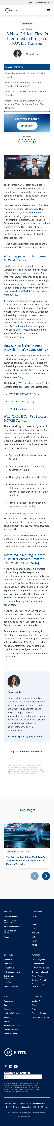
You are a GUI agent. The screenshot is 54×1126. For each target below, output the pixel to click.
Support (35, 1005)
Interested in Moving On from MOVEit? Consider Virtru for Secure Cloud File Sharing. (25, 104)
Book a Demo (27, 125)
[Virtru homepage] (15, 1052)
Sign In (30, 3)
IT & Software (9, 968)
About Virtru (8, 1001)
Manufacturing (9, 982)
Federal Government (12, 972)
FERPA (34, 941)
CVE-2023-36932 (18, 401)
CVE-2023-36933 (18, 408)
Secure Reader (38, 976)
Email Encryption (38, 960)
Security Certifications (12, 1030)
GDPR (34, 924)
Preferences (36, 1103)
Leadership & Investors (13, 1013)
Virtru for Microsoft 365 (12, 927)
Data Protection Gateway (10, 932)
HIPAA (34, 916)
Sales (34, 1009)
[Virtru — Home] (11, 10)
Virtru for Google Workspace (10, 921)
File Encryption (38, 964)
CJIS (34, 929)
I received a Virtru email (43, 3)
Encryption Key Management (38, 985)
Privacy (14, 1103)
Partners (7, 1021)
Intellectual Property (12, 1025)
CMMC (34, 945)
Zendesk (8, 597)
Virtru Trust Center (40, 1107)
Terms (7, 1103)
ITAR (34, 920)
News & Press (9, 1017)
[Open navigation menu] (48, 10)
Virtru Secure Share (24, 583)
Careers (7, 1009)
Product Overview (11, 916)
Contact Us (36, 1001)
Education (8, 964)
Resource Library (10, 1034)
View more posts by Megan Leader (25, 736)
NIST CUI (35, 933)
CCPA (34, 937)
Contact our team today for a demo (22, 625)
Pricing (6, 937)
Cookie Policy (24, 1103)
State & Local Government (9, 977)
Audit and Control (39, 980)
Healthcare (8, 960)
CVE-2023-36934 (18, 394)
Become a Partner (39, 1013)
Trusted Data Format (40, 972)
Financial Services (11, 986)
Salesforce (34, 593)
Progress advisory (13, 223)
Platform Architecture (40, 968)
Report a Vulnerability (40, 1017)
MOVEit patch (34, 212)
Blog (5, 1005)
